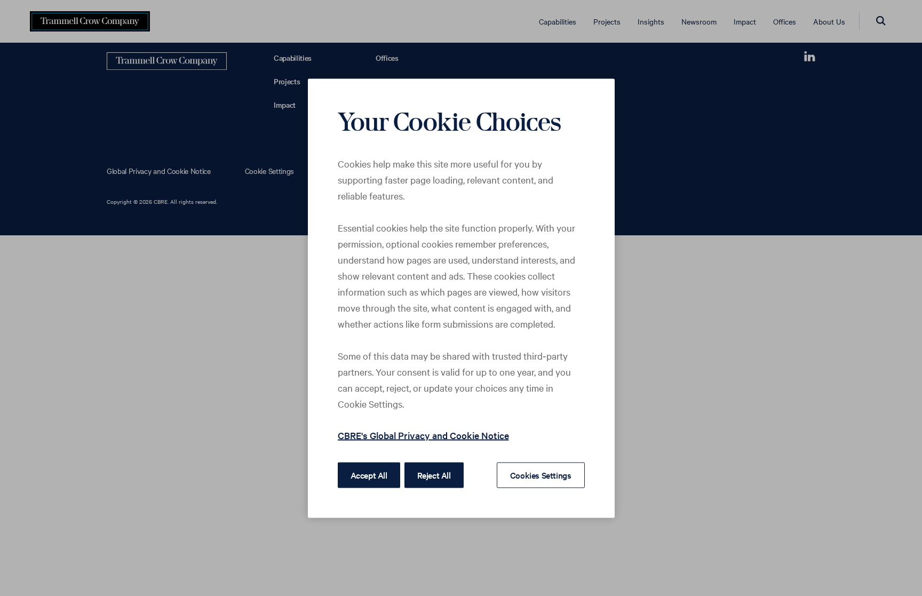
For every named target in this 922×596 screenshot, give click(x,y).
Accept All (369, 474)
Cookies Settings (540, 474)
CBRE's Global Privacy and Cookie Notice (423, 434)
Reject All (434, 474)
